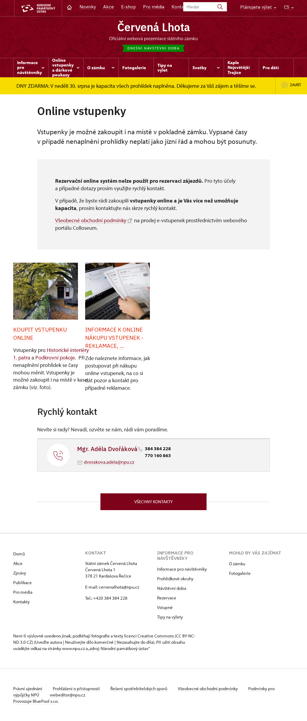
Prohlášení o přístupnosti (77, 688)
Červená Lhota (153, 27)
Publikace (22, 582)
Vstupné (165, 607)
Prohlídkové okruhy (175, 578)
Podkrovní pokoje (55, 357)
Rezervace (166, 598)
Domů (19, 554)
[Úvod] (69, 7)
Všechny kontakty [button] (153, 501)
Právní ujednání (28, 688)
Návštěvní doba (171, 588)
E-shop (128, 7)
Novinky (87, 7)
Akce (108, 7)
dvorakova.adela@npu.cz (109, 462)
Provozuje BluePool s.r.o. (35, 701)
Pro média (153, 7)
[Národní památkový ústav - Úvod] (38, 8)
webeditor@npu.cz (67, 695)
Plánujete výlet (256, 7)
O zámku (237, 563)
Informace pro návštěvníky (182, 569)
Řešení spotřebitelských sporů (139, 688)
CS (287, 7)
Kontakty (21, 601)
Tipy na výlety (170, 617)
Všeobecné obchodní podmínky (90, 220)
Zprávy (19, 573)
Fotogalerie (240, 573)
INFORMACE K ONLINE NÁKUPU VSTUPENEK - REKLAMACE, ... (114, 337)
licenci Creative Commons (149, 636)
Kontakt (180, 7)
